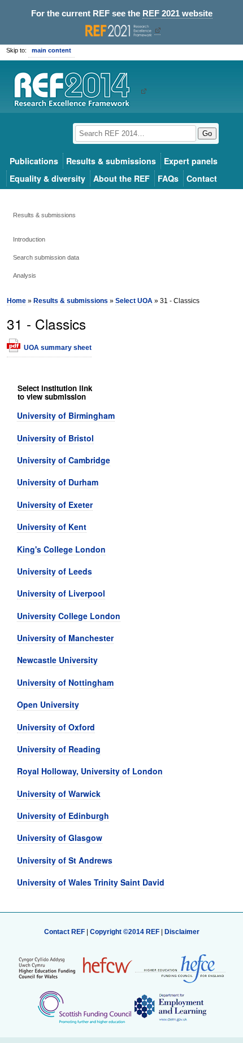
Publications (34, 160)
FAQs (168, 178)
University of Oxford (56, 727)
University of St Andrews (64, 860)
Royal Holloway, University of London (90, 771)
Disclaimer (181, 932)
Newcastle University (57, 659)
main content (51, 50)
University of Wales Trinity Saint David (90, 882)
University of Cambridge (63, 460)
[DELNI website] (169, 1007)
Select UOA (134, 301)
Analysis (24, 275)
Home (16, 301)
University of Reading (59, 749)
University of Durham (57, 482)
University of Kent (51, 526)
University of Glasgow (59, 837)
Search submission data (46, 257)
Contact (201, 178)
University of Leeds (54, 571)
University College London (68, 615)
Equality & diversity (47, 178)
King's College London (61, 549)
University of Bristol (55, 438)
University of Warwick (59, 793)
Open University (48, 704)
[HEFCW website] (75, 968)
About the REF (121, 178)
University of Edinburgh (63, 815)
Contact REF (64, 932)
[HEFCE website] (180, 968)
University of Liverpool (61, 593)
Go (207, 133)
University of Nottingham (65, 682)
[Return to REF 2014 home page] (76, 91)
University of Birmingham (66, 415)
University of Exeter (55, 504)
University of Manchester (65, 637)
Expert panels (191, 160)
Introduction (29, 239)
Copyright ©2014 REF (125, 932)
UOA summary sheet (58, 348)
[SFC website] (84, 1007)
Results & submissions (111, 160)
